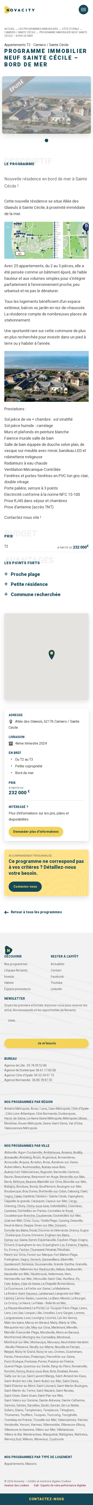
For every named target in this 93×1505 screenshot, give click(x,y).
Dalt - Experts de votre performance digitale (60, 1485)
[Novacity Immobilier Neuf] (19, 9)
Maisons (31, 1464)
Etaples (83, 1245)
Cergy (73, 1201)
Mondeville (47, 1332)
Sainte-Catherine (73, 1400)
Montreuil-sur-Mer (16, 1342)
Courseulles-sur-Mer (67, 1215)
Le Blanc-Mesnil (58, 1298)
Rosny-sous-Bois (37, 1371)
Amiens (66, 1152)
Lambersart (46, 1293)
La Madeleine (60, 1288)
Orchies (59, 1352)
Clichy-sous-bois (38, 1206)
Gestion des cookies (16, 1485)
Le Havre (24, 1303)
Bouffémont (47, 1186)
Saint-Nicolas (65, 1390)
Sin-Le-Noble (70, 1405)
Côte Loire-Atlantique (20, 1113)
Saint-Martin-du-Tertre (19, 1390)
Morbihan (10, 1123)
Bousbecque (12, 1191)
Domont (60, 1225)
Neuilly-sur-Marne (42, 1347)
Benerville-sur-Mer (72, 1177)
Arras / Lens (39, 1108)
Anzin (37, 1157)
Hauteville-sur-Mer (16, 1274)
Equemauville (47, 1240)
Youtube (57, 983)
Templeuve (50, 1410)
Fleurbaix (64, 1250)
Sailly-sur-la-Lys (15, 1376)
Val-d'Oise (75, 1123)
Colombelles (58, 1206)
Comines (10, 1211)
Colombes (75, 1206)
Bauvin (8, 1177)
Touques (40, 1415)
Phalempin (38, 1357)
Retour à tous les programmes (36, 912)
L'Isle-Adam (12, 1284)
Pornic (42, 1361)
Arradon (36, 1162)
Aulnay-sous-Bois (53, 1167)
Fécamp (51, 1250)
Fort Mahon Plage (65, 1255)
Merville (72, 1327)
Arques (24, 1162)
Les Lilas (17, 1313)
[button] (46, 140)
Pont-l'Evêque (13, 1361)
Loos (27, 1318)
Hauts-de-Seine (15, 1118)
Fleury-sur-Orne (15, 1255)
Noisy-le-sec (44, 1352)
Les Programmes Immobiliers (38, 29)
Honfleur (69, 1279)
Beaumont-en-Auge (45, 1177)
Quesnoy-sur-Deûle (36, 1366)
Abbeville (10, 1152)
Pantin (8, 1357)
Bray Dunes (30, 1191)
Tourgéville (69, 1415)
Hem (68, 1274)
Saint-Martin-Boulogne (72, 1386)
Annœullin (11, 1157)
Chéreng (10, 1206)
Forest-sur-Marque (40, 1255)
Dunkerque (13, 1235)
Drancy (74, 1230)
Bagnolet (46, 1172)
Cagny (8, 1196)
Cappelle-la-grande (17, 1201)
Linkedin (56, 989)
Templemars (33, 1410)
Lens (7, 1313)
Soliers (9, 1410)
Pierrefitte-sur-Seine (60, 1357)
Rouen (73, 1371)
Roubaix (62, 1371)
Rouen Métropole (30, 1123)
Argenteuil (49, 1157)
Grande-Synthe (64, 1264)
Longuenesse (13, 1318)
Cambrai (28, 1196)
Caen (83, 1191)
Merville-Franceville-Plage (21, 1332)
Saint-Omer (12, 1395)
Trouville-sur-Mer (45, 1420)
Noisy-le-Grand (25, 1352)
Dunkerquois (66, 1113)
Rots (53, 1371)
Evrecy (13, 1250)
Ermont (9, 1245)
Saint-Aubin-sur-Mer (47, 1381)
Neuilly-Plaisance (17, 1347)
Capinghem (75, 1196)
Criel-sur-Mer (13, 1220)
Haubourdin (74, 1269)
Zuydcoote (56, 1439)
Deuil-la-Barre (13, 1225)
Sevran (55, 1405)
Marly (54, 1322)
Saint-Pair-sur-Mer (50, 1395)
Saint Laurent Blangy (40, 1376)
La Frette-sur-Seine (37, 1288)
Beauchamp (22, 1177)
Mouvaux (53, 1342)
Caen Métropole (59, 1108)
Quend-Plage (13, 1366)
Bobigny (9, 1186)
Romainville (79, 1366)
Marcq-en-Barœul (37, 1322)
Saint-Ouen (29, 1395)
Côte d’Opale (70, 29)
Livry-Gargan (64, 1313)
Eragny (83, 1240)
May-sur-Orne (40, 1327)
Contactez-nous (25, 886)
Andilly (77, 1152)
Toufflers (26, 1415)
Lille (39, 1313)
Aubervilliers (12, 1167)
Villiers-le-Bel (13, 1434)
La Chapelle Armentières (57, 1284)
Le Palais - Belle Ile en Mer (49, 1303)
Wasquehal (50, 1434)
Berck (8, 1182)
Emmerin (38, 1235)
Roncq (20, 1371)
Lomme (79, 1313)
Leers (83, 1308)
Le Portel (38, 1308)
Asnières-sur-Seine (64, 1162)
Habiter (9, 983)
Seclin (45, 1405)
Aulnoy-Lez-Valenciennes (21, 1172)
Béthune (19, 1182)
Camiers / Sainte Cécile (19, 32)
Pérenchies (22, 1357)
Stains (19, 1410)
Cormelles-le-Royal (60, 1211)
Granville (81, 1264)
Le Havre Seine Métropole (44, 1118)
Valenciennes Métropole (20, 1128)
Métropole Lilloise (75, 1118)
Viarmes (36, 1425)
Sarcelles (33, 1405)
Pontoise (31, 1361)
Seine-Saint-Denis (55, 1123)
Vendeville (11, 1425)
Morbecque (38, 1342)
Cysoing (63, 1220)
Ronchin (9, 1371)
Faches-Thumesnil (31, 1250)
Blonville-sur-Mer (74, 1182)
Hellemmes (55, 1274)
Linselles (49, 1313)
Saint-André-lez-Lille (18, 1381)
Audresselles (31, 1167)
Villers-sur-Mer (45, 1430)
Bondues (22, 1186)
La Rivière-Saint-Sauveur (20, 1293)
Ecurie (26, 1235)
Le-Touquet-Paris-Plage (62, 1308)
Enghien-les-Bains (57, 1235)
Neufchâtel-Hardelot (74, 1342)
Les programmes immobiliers (29, 24)
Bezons (31, 1182)
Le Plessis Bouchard (17, 1308)
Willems (27, 1439)
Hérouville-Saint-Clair (47, 1279)
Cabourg (73, 1191)
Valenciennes (67, 1420)
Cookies (66, 1481)
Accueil (9, 29)
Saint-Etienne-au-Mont (19, 1386)
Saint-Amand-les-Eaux (71, 1376)
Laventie (41, 1298)
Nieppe (9, 1352)
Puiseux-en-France (61, 1361)
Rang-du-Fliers (61, 1366)
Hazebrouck (39, 1274)
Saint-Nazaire (46, 1390)
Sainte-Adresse (49, 1400)
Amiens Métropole (16, 1108)
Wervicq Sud (12, 1439)
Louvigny (38, 1318)
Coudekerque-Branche (19, 1215)
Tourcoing (54, 1415)
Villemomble (51, 1425)
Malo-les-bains (14, 1322)
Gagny (25, 1259)
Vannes (82, 1420)
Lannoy (9, 1298)
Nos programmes (15, 964)
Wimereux (41, 1439)
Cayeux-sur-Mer (56, 1201)
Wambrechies (32, 1434)
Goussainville (43, 1264)
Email (12, 1021)
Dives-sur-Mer (44, 1225)
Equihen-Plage (67, 1240)
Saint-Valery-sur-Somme (21, 1400)
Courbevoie (44, 1215)
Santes (21, 1405)
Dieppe (28, 1225)
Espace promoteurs (17, 989)
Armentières (66, 1157)
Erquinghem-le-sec (28, 1245)
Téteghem (67, 1410)
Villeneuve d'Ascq (73, 1425)
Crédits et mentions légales (44, 1481)
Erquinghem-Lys (54, 1245)
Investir (9, 976)
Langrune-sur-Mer (67, 1293)
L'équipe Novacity (15, 970)
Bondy (34, 1186)
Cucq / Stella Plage (44, 1220)
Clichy (21, 1206)
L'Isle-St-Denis (30, 1284)
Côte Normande (46, 1113)
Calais (18, 1196)
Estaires (71, 1245)
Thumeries (11, 1415)
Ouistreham (74, 1352)
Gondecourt (12, 1264)
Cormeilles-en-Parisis (32, 1211)
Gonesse (28, 1264)
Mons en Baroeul (67, 1332)
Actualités (57, 964)
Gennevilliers (50, 1259)
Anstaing (25, 1157)
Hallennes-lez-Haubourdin (37, 1269)
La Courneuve (13, 1288)
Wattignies (66, 1434)
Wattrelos (80, 1434)
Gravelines (11, 1269)
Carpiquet (37, 1201)
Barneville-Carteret (66, 1172)
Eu (6, 1250)
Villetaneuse (65, 1430)
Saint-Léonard (46, 1386)
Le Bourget (78, 1298)
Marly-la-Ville (67, 1322)
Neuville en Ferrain (67, 1347)
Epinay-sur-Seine (15, 1240)
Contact (56, 970)
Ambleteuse (51, 1152)
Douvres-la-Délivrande (53, 1230)
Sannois (9, 1405)
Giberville (67, 1259)
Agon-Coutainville (30, 1152)
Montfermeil (12, 1337)
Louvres (50, 1318)
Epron (33, 1240)
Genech (35, 1259)
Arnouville (11, 1162)
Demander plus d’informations (36, 831)
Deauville (77, 1220)
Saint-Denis (70, 1381)
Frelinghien (11, 1259)
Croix (27, 1220)
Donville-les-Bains (16, 1230)
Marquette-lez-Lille (17, 1327)
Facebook (57, 976)
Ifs (77, 1279)
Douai (33, 1230)
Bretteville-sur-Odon (52, 1191)
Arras (46, 1162)
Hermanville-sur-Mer (18, 1279)
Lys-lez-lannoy (67, 1318)
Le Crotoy (10, 1303)
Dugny (84, 1230)
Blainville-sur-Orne (49, 1182)
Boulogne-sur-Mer (69, 1186)
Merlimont (58, 1327)
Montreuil (63, 1337)
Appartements (14, 1464)
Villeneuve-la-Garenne (19, 1430)
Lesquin (30, 1313)
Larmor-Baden (24, 1298)
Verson (24, 1425)
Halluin (60, 1269)
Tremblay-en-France (18, 1420)
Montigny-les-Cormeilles (39, 1337)
